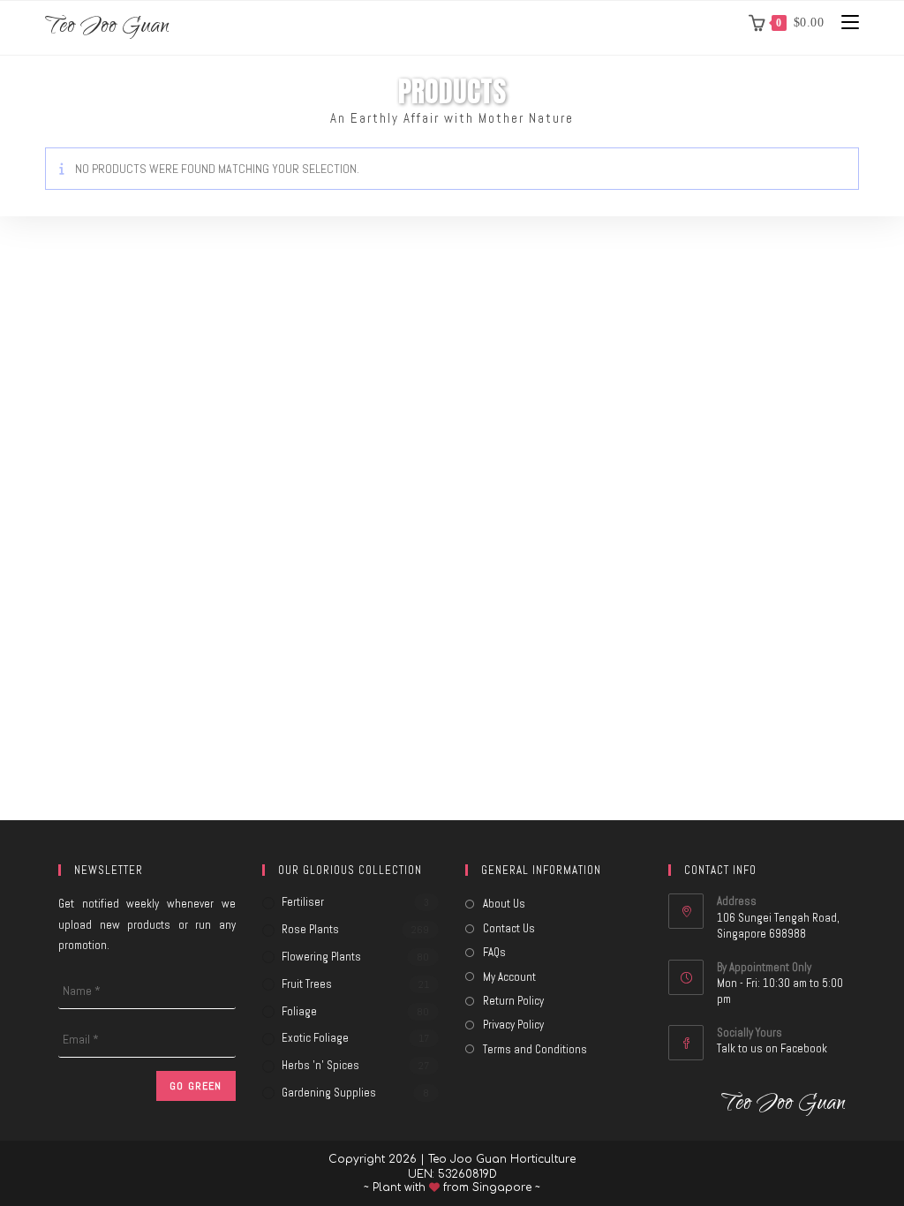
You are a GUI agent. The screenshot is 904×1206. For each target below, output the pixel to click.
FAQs (494, 952)
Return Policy (513, 1000)
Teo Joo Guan (107, 28)
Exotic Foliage (315, 1037)
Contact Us (509, 928)
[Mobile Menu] (843, 22)
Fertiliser (303, 901)
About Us (504, 903)
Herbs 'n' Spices (320, 1065)
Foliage (299, 1011)
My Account (509, 976)
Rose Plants (310, 929)
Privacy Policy (513, 1024)
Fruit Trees (307, 983)
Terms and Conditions (535, 1049)
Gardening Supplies (329, 1092)
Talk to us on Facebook (772, 1048)
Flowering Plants (321, 956)
